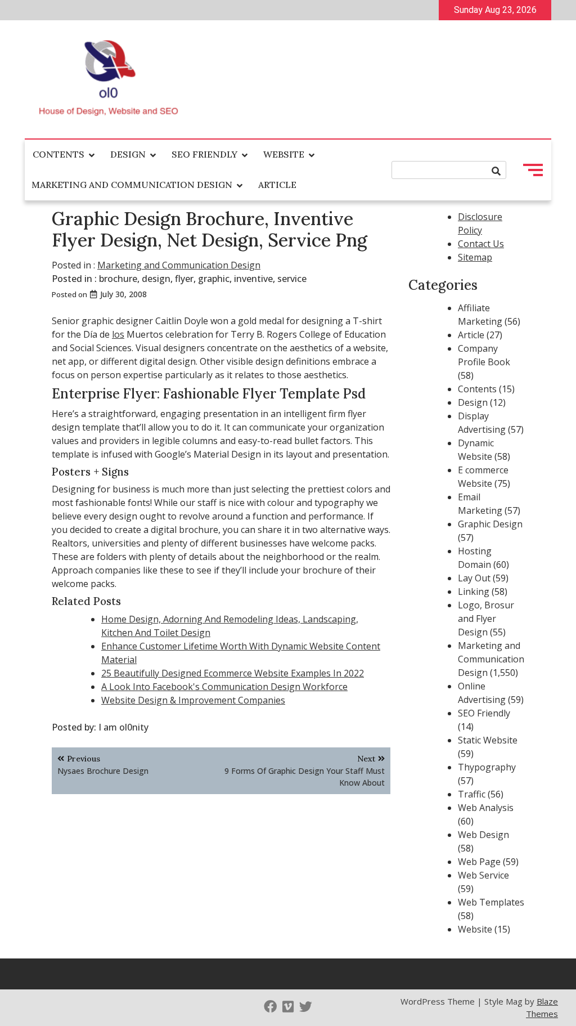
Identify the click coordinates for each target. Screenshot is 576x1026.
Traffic (471, 794)
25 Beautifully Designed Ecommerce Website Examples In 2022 (232, 673)
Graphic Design (490, 524)
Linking (473, 591)
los (118, 334)
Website (283, 154)
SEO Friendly (204, 154)
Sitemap (475, 257)
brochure (118, 278)
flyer (184, 278)
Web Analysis (486, 807)
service (292, 278)
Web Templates (491, 902)
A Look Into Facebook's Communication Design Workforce (224, 686)
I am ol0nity (123, 727)
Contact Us (481, 244)
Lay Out (474, 578)
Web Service (483, 875)
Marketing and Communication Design (132, 184)
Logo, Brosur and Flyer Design (486, 618)
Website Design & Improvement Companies (193, 700)
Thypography (487, 767)
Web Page (479, 861)
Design (128, 154)
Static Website (488, 740)
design (156, 278)
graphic (214, 278)
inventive (253, 278)
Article (277, 184)
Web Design (483, 834)
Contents (58, 154)
